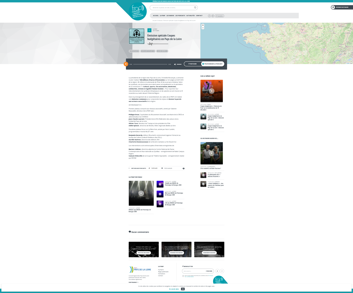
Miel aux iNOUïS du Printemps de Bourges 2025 (174, 194)
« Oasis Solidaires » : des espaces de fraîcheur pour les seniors (216, 185)
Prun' (209, 104)
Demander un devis (209, 253)
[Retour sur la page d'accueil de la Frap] (138, 11)
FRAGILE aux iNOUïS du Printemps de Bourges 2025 (140, 211)
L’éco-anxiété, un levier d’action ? (210, 168)
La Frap (162, 15)
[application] (176, 64)
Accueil (156, 15)
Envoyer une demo (144, 253)
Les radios (170, 15)
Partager (193, 64)
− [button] (203, 28)
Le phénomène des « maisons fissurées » (214, 175)
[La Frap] (149, 32)
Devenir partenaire (176, 253)
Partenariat (133, 282)
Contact (199, 15)
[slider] (179, 64)
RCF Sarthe (218, 173)
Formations (161, 274)
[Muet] (175, 64)
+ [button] (203, 25)
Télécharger (168, 168)
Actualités (190, 15)
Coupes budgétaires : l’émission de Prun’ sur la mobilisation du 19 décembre (211, 108)
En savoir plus (174, 289)
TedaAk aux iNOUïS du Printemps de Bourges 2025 (173, 184)
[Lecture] (126, 64)
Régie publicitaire (163, 272)
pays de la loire (162, 51)
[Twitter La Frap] (212, 15)
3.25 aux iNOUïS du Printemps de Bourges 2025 (174, 204)
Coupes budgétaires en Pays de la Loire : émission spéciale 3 (216, 118)
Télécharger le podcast (213, 64)
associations (134, 51)
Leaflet (347, 63)
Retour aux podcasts (138, 168)
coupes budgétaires (148, 51)
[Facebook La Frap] (209, 15)
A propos (161, 270)
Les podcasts (180, 15)
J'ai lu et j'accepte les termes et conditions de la (199, 276)
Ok (183, 289)
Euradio (217, 182)
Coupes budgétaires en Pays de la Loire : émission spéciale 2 (216, 128)
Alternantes (211, 167)
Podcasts (160, 20)
